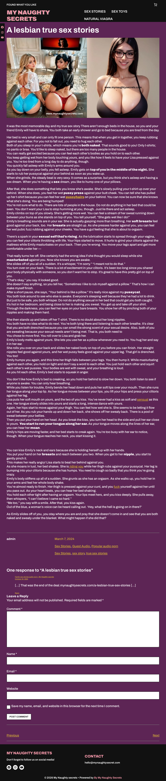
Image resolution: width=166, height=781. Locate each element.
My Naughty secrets (28, 15)
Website (12, 688)
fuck (117, 486)
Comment (14, 609)
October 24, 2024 (21, 579)
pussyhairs (75, 197)
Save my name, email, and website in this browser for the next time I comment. (65, 706)
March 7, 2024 (64, 539)
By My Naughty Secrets (108, 777)
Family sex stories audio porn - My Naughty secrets (34, 577)
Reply (17, 593)
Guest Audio (81, 546)
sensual (142, 399)
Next (156, 735)
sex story (78, 553)
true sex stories (97, 553)
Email (12, 671)
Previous (13, 735)
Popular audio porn (104, 546)
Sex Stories (63, 546)
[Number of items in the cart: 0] (155, 5)
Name (12, 654)
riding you (76, 466)
